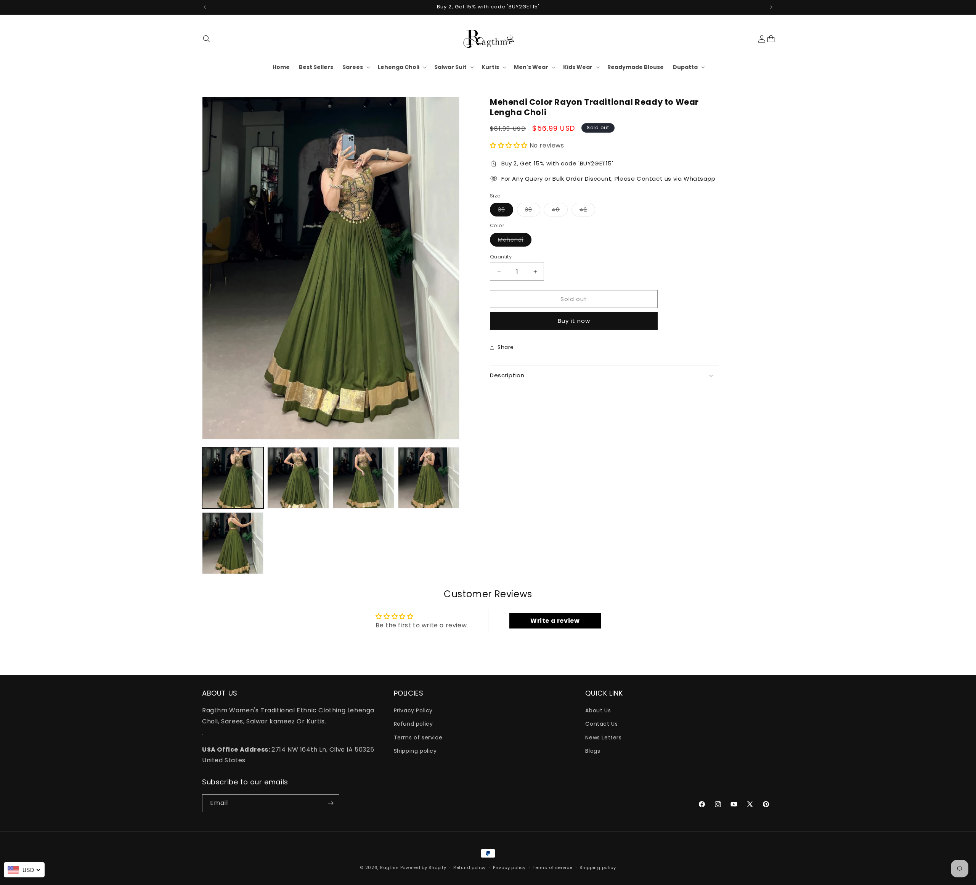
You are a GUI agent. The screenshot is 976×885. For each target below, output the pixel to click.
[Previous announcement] (204, 7)
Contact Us (601, 724)
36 (505, 210)
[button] (206, 38)
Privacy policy (509, 867)
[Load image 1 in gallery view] (232, 477)
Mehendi (514, 241)
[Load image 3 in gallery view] (363, 477)
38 (532, 210)
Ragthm (389, 867)
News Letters (603, 737)
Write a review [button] (555, 620)
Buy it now (574, 321)
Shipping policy (415, 751)
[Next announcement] (771, 7)
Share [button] (506, 347)
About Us (598, 711)
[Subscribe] (330, 803)
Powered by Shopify (423, 867)
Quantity (501, 256)
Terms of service (418, 737)
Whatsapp (700, 179)
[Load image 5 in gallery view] (232, 543)
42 (587, 210)
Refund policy (413, 724)
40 (560, 210)
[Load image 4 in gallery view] (428, 477)
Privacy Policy (413, 711)
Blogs (592, 751)
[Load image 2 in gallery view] (298, 477)
